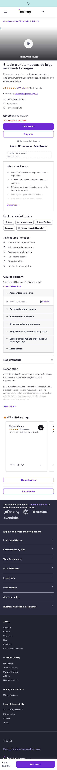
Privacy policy (9, 714)
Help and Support (10, 680)
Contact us (8, 636)
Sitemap (6, 718)
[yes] (17, 464)
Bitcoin (35, 21)
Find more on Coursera (13, 648)
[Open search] (43, 11)
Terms (6, 722)
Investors (7, 644)
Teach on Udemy (10, 667)
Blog (5, 640)
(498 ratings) (22, 88)
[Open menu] (5, 11)
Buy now (28, 134)
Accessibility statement (13, 709)
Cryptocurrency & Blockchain (16, 21)
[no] (22, 464)
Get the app (8, 663)
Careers (6, 631)
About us (7, 627)
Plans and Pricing (10, 672)
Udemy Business (38, 504)
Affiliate (6, 676)
